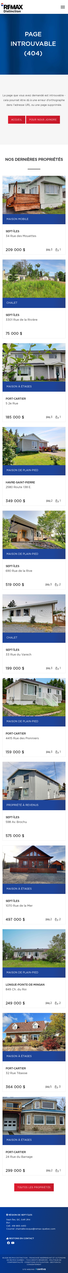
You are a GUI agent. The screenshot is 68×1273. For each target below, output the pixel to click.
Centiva (41, 1269)
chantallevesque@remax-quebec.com (35, 1229)
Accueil (16, 120)
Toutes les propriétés (34, 1187)
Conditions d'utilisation (36, 1262)
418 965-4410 (19, 1226)
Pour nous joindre (43, 120)
